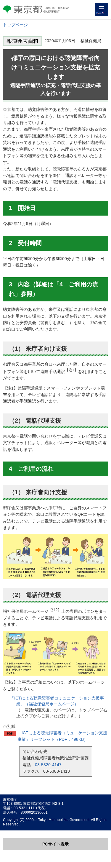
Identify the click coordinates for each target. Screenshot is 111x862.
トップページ (15, 24)
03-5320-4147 (48, 764)
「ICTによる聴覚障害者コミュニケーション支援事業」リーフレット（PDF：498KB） (62, 736)
